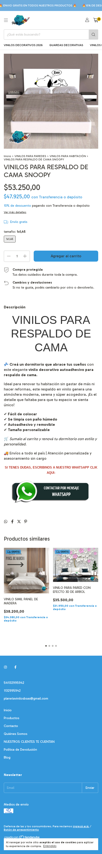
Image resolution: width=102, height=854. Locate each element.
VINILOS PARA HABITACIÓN (68, 156)
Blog (7, 757)
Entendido (49, 846)
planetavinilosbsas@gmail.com (26, 698)
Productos (11, 718)
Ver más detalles (15, 212)
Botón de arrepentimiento (21, 829)
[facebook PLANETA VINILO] (15, 667)
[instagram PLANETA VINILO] (5, 667)
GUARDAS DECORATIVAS (66, 45)
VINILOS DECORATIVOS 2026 (23, 45)
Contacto (11, 726)
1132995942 (12, 691)
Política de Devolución (20, 750)
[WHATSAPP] (51, 502)
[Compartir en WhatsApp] (6, 521)
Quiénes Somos (15, 734)
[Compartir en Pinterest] (26, 521)
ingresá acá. (81, 826)
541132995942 (14, 683)
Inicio (7, 156)
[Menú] (6, 20)
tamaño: (15, 232)
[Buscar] (93, 34)
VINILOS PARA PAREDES (30, 156)
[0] (95, 20)
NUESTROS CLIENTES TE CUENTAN (29, 742)
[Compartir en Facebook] (12, 521)
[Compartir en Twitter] (19, 521)
